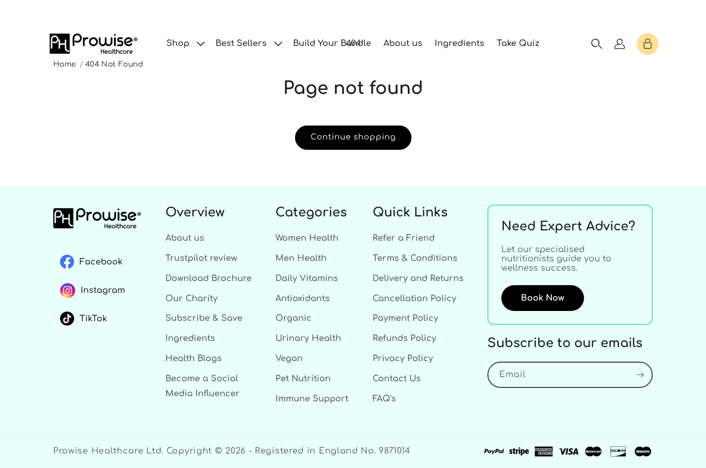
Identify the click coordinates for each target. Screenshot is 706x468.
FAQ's (384, 398)
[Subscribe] (639, 375)
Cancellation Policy (414, 298)
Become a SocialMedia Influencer (202, 386)
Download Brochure (208, 278)
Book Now (542, 298)
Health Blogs (193, 358)
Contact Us (397, 378)
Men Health (301, 258)
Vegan (289, 358)
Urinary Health (308, 338)
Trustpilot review (201, 258)
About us (184, 238)
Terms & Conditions (415, 258)
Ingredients (190, 338)
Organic (293, 318)
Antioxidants (302, 298)
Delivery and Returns (418, 278)
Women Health (307, 238)
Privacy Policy (403, 358)
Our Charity (191, 298)
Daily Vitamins (306, 278)
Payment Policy (405, 318)
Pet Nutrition (303, 378)
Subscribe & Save (203, 318)
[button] (184, 43)
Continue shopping (353, 137)
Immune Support (311, 398)
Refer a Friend (404, 238)
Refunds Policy (404, 338)
